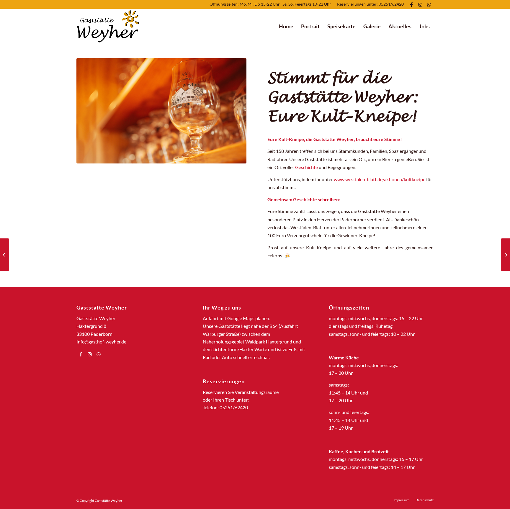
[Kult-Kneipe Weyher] (161, 110)
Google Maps (240, 318)
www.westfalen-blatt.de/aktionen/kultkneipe (379, 179)
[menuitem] (286, 26)
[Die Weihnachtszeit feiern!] (505, 254)
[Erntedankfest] (4, 254)
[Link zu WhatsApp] (429, 4)
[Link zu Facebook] (411, 4)
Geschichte (306, 167)
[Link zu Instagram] (420, 4)
